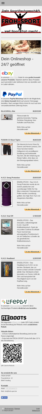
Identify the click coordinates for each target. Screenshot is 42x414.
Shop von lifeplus (16, 306)
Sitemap (17, 408)
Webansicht (36, 410)
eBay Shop (14, 77)
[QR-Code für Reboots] (12, 353)
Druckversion (9, 408)
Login (38, 408)
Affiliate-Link (16, 322)
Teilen (5, 397)
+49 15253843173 (11, 388)
